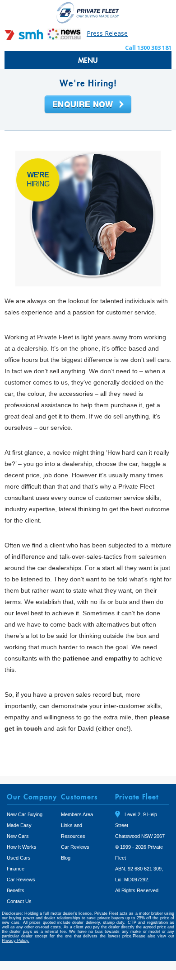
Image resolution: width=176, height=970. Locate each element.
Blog (65, 858)
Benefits (15, 890)
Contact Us (19, 901)
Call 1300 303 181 (148, 47)
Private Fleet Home (88, 12)
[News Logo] (64, 37)
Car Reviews (21, 879)
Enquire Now (88, 104)
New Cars (18, 836)
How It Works (22, 847)
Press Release (107, 33)
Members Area (77, 814)
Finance (15, 868)
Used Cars (19, 858)
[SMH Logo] (25, 37)
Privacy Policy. (15, 940)
